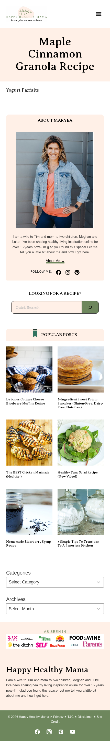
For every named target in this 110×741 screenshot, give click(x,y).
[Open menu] (98, 13)
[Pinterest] (61, 732)
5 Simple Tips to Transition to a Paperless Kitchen (78, 543)
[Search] (90, 307)
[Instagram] (49, 732)
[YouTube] (73, 732)
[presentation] (29, 369)
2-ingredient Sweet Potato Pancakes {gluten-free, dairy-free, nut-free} (80, 403)
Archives (16, 599)
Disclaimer (85, 717)
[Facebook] (37, 732)
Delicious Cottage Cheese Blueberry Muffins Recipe (25, 401)
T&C (71, 717)
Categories (18, 573)
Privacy (58, 717)
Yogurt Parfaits (22, 90)
